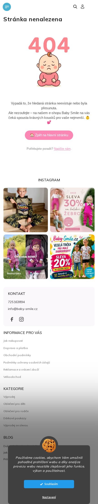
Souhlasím (51, 484)
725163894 (16, 302)
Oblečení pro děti (14, 403)
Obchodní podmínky (17, 355)
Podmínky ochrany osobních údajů (26, 362)
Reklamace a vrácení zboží (21, 369)
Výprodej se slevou (15, 425)
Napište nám (62, 148)
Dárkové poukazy (14, 418)
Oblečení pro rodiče (15, 411)
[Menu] (7, 7)
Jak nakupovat (13, 340)
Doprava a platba (15, 348)
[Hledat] (75, 6)
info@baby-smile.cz (23, 309)
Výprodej (9, 396)
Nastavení (49, 497)
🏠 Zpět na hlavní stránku (49, 135)
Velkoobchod (12, 377)
